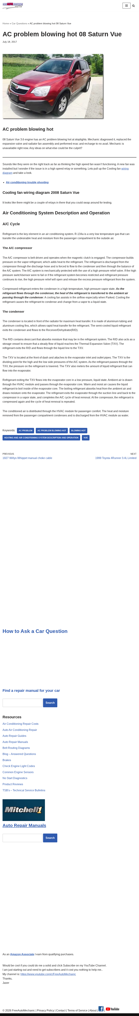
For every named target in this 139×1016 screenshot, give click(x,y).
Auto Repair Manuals (15, 742)
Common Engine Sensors (18, 772)
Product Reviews (13, 784)
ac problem (25, 430)
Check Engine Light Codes (19, 766)
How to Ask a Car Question (35, 631)
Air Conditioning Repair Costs (20, 723)
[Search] (133, 5)
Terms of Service (77, 1010)
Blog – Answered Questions (19, 754)
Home (6, 23)
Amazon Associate (22, 954)
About (93, 1010)
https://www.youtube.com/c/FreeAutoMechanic (48, 974)
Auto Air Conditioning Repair (20, 729)
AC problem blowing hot (51, 430)
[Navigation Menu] (127, 5)
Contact (60, 1010)
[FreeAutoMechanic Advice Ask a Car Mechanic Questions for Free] (13, 5)
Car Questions (19, 23)
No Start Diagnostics (15, 778)
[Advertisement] (69, 494)
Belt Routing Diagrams (16, 747)
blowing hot (78, 430)
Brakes (7, 760)
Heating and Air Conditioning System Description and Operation (41, 438)
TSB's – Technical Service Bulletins (24, 790)
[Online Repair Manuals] (24, 820)
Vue (86, 438)
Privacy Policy (45, 1010)
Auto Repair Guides (14, 735)
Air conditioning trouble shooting (27, 182)
